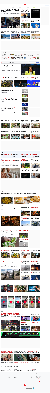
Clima (8, 375)
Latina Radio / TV (32, 375)
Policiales (9, 378)
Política (14, 378)
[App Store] (27, 388)
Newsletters (38, 381)
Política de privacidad (38, 377)
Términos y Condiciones (23, 390)
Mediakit (37, 378)
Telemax (31, 377)
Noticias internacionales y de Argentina (35, 10)
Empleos (20, 390)
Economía (21, 375)
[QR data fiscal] (33, 388)
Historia (20, 376)
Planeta (20, 377)
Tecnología (15, 350)
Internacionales (15, 377)
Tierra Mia (31, 376)
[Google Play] (30, 388)
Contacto (37, 375)
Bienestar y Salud (29, 350)
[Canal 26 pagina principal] (25, 6)
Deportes (15, 375)
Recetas (20, 378)
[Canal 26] (25, 385)
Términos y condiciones (38, 376)
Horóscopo (9, 377)
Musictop (31, 378)
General (14, 376)
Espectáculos (3, 350)
